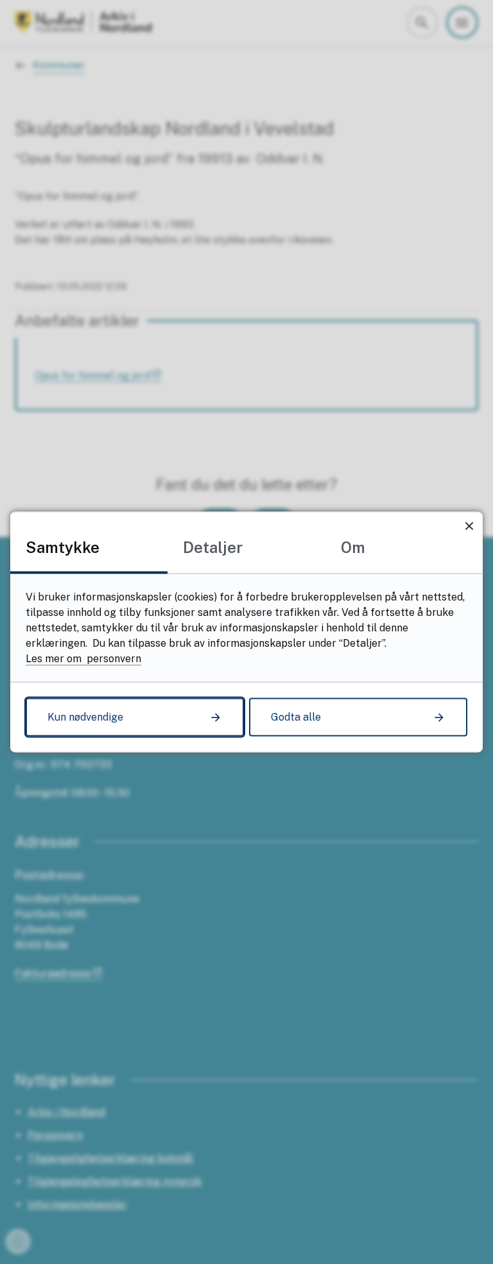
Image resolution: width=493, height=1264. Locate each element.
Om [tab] (353, 547)
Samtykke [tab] (62, 547)
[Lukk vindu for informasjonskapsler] (469, 526)
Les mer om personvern (83, 659)
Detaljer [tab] (213, 547)
